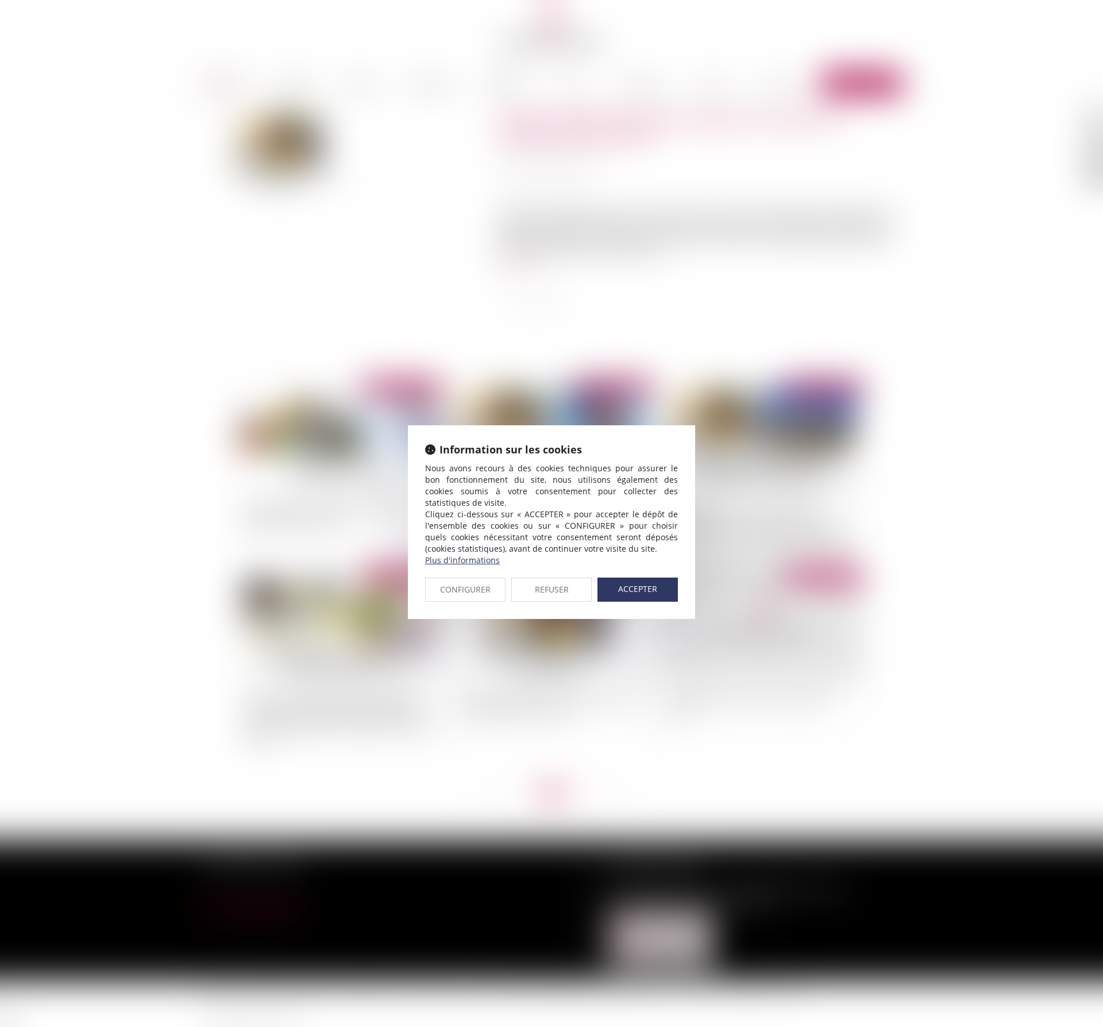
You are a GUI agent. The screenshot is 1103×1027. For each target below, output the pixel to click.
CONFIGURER (465, 589)
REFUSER (552, 589)
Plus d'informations (462, 560)
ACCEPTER (637, 588)
